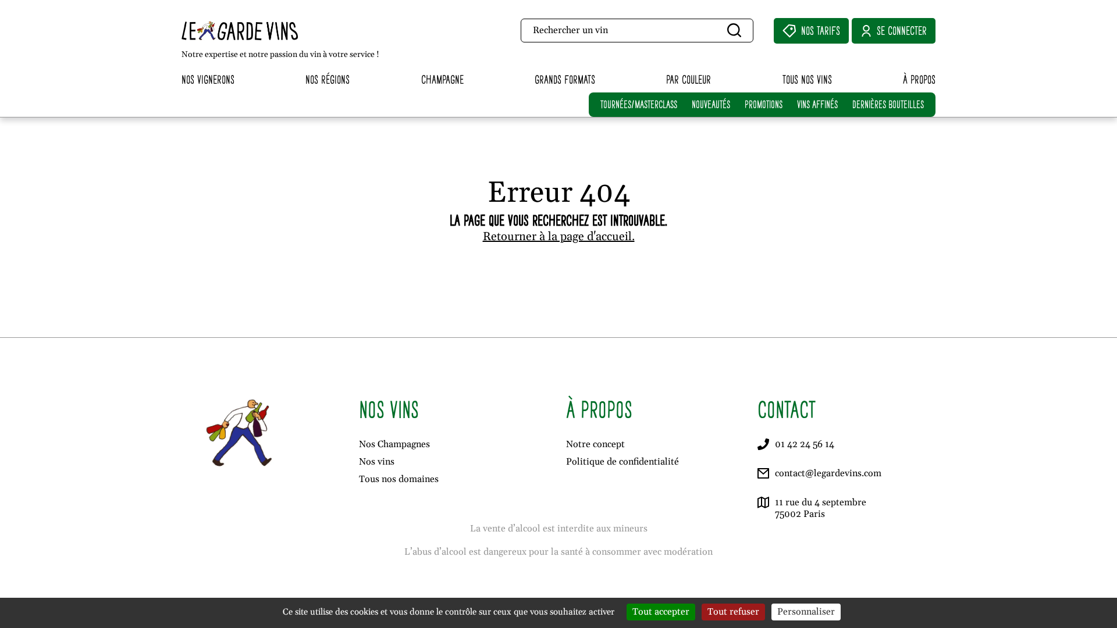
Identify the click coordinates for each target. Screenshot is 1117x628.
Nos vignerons (208, 79)
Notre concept (595, 444)
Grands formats (565, 79)
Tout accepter (660, 612)
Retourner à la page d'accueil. (559, 236)
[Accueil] (265, 30)
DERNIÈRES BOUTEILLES (888, 104)
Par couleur (688, 79)
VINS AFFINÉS (817, 104)
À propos (919, 79)
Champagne (442, 79)
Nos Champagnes (394, 444)
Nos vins (376, 462)
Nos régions (327, 79)
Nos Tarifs (820, 30)
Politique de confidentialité (622, 462)
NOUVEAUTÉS (711, 104)
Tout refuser (733, 612)
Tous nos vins (807, 79)
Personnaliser (806, 612)
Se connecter (902, 30)
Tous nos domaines (399, 479)
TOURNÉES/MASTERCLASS (638, 104)
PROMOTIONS (763, 104)
